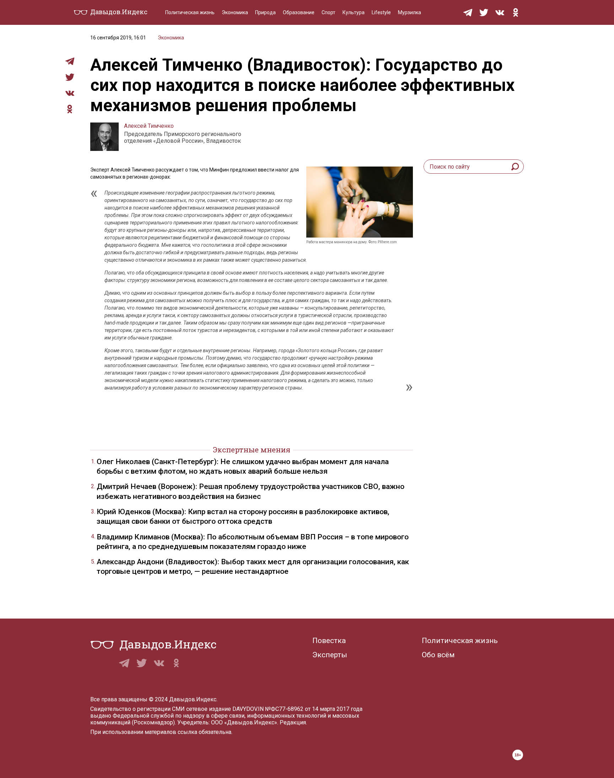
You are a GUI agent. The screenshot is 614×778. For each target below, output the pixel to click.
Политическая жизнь (190, 12)
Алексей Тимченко (149, 126)
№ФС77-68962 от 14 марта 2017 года (313, 709)
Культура (354, 12)
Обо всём (438, 655)
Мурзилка (409, 12)
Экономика (235, 12)
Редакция (293, 722)
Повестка (329, 640)
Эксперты (329, 655)
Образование (298, 12)
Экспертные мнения (251, 450)
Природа (265, 12)
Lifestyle (381, 12)
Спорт (328, 12)
